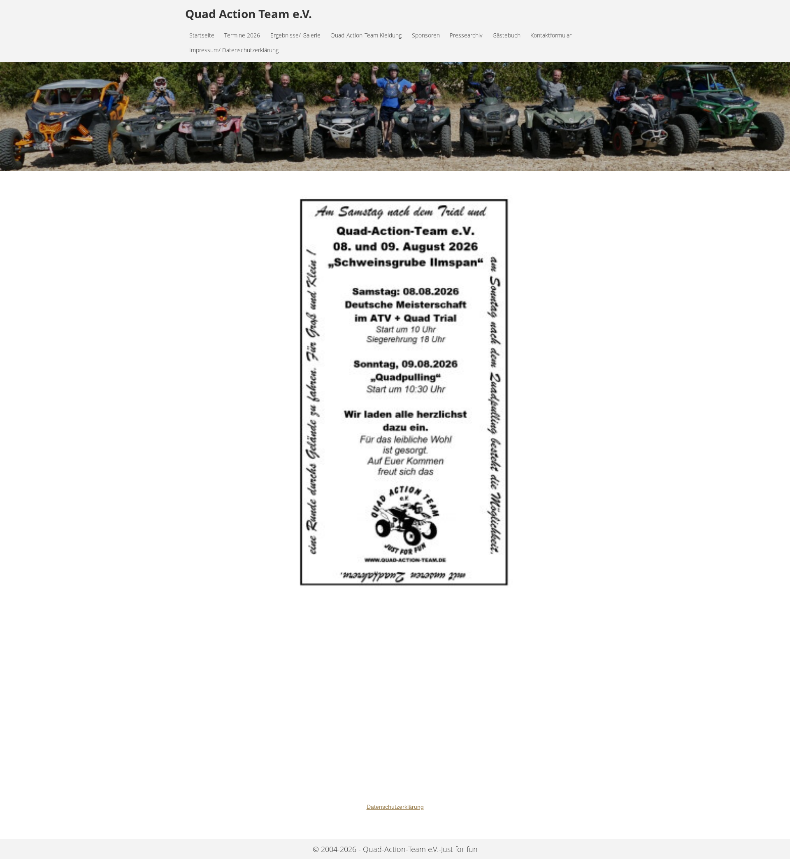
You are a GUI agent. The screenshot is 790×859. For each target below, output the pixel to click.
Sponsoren (426, 35)
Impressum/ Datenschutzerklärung (234, 50)
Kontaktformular (551, 35)
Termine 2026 (242, 35)
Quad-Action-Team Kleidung (366, 35)
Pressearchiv (466, 35)
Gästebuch (506, 35)
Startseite (201, 35)
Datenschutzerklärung (395, 806)
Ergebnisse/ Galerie (295, 35)
